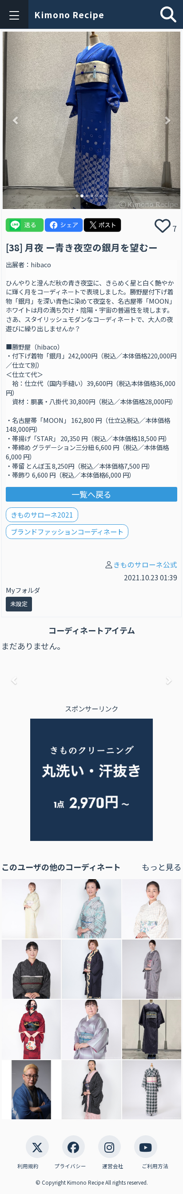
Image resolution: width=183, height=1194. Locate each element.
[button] (16, 120)
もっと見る (162, 866)
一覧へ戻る (91, 494)
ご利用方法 (155, 1166)
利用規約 (28, 1166)
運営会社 (112, 1166)
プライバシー (70, 1166)
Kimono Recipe (69, 14)
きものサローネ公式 (145, 564)
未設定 (19, 603)
